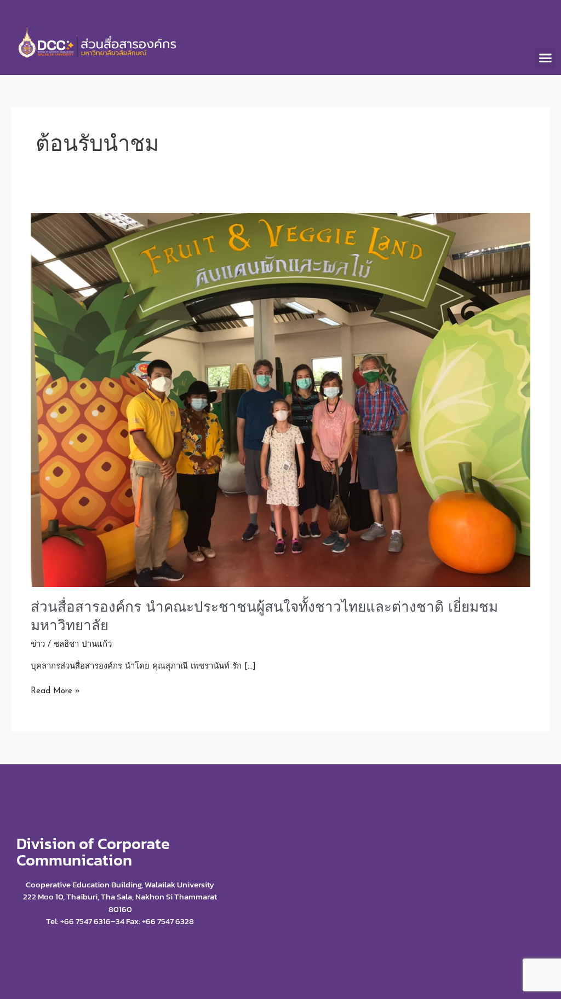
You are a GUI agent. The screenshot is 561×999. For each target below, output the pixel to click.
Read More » (55, 690)
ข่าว (38, 645)
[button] (545, 58)
